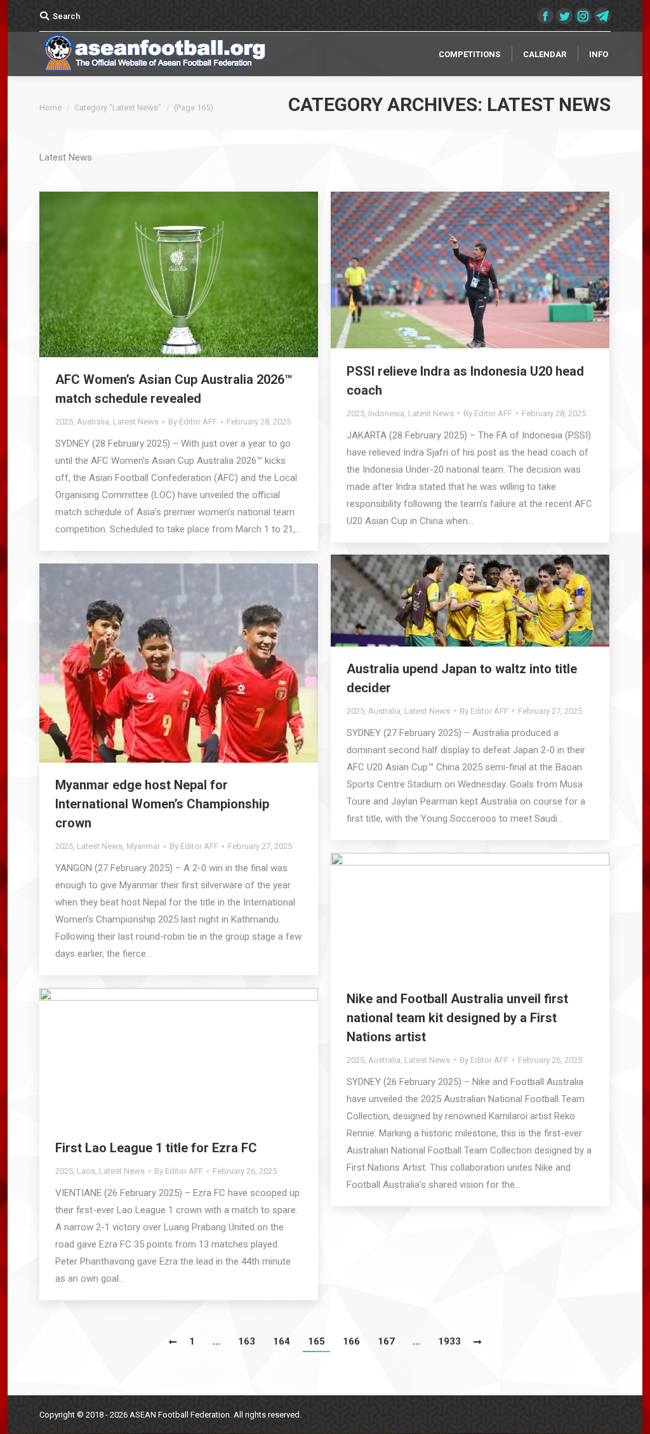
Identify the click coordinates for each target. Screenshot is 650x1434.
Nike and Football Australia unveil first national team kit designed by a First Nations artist (457, 1017)
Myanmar (143, 846)
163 (246, 1341)
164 (281, 1341)
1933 (449, 1341)
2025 (64, 421)
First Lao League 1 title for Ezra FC (156, 1147)
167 (386, 1341)
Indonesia (386, 413)
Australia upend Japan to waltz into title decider (462, 678)
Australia (93, 421)
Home (50, 107)
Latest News (136, 421)
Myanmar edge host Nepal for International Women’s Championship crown (162, 804)
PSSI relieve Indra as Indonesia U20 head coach (465, 381)
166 (351, 1341)
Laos (86, 1171)
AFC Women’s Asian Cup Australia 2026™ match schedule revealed (174, 389)
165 (316, 1341)
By (192, 421)
